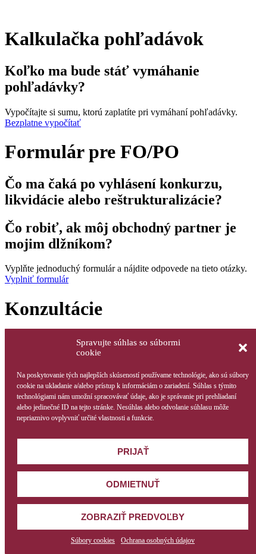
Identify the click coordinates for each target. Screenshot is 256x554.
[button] (243, 348)
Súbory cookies (93, 540)
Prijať (133, 451)
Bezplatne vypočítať (43, 123)
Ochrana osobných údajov (158, 540)
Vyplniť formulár (36, 279)
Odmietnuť (133, 484)
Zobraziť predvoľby (133, 517)
